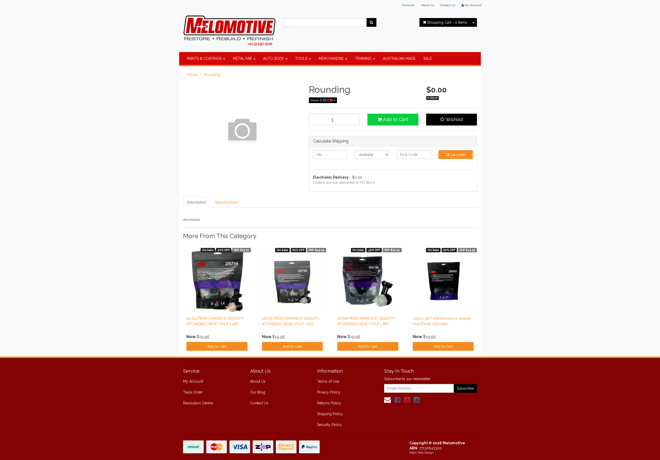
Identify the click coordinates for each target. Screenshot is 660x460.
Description (196, 202)
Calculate (457, 155)
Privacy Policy (328, 392)
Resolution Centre (198, 403)
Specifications (226, 202)
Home (192, 75)
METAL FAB (243, 58)
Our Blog (257, 392)
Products (408, 5)
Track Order (193, 392)
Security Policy (329, 425)
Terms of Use (328, 381)
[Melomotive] (229, 30)
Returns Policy (329, 403)
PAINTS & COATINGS (204, 58)
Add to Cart (395, 119)
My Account (193, 381)
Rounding (212, 75)
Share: (315, 100)
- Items (447, 22)
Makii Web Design (421, 452)
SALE (427, 58)
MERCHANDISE (332, 58)
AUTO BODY (274, 58)
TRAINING (364, 58)
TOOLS (301, 58)
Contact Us (447, 5)
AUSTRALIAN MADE (399, 58)
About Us (427, 5)
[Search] (371, 22)
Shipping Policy (330, 414)
